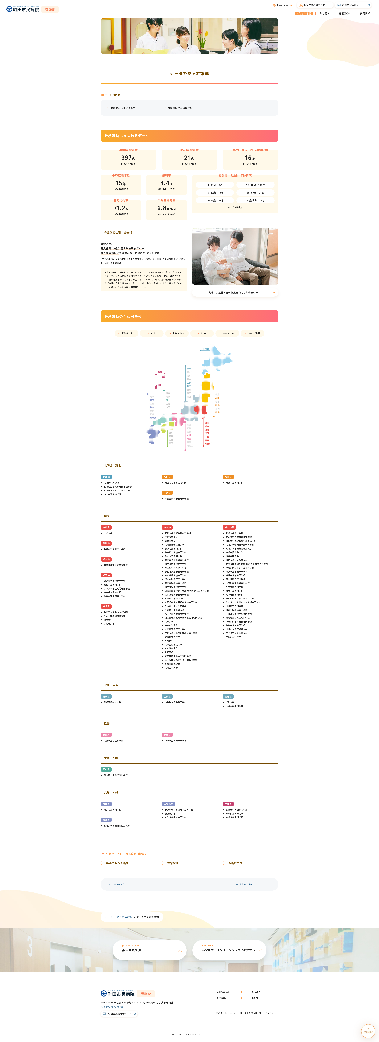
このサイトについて (226, 1013)
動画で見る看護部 (117, 863)
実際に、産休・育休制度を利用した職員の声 (233, 292)
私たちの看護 (303, 13)
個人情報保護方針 (248, 1013)
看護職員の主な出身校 (180, 107)
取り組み (325, 13)
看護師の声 (345, 13)
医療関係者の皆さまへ (315, 5)
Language (282, 5)
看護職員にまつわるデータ (126, 107)
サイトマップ (271, 1013)
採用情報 (365, 13)
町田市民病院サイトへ (354, 5)
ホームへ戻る (118, 884)
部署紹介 (173, 863)
